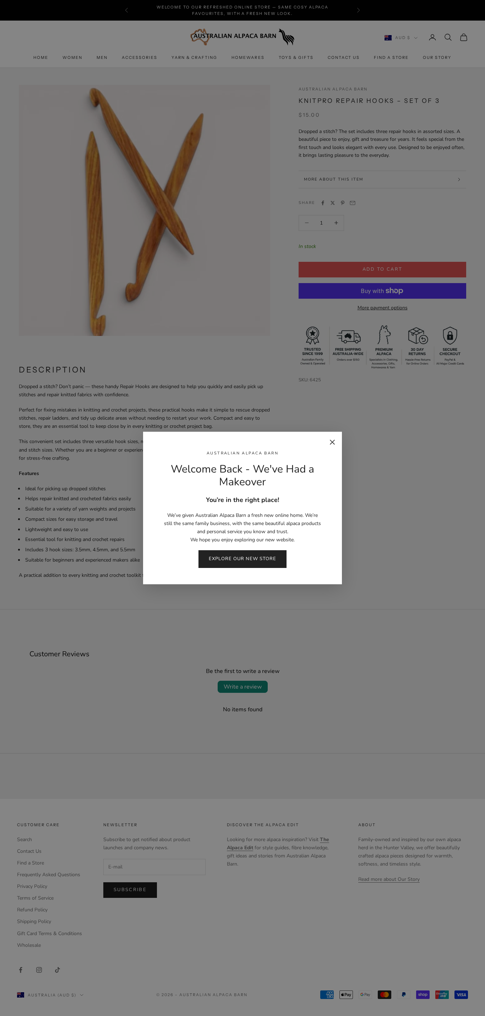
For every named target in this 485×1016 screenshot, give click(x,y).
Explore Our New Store (243, 559)
